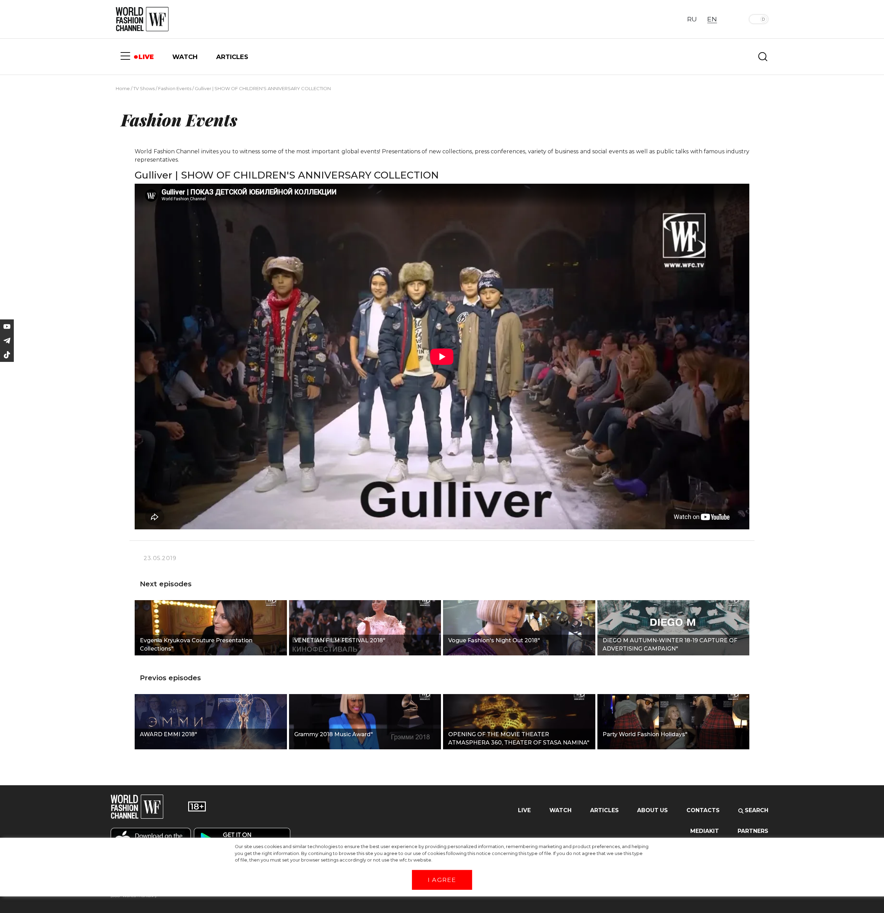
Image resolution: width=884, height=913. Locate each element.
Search (755, 810)
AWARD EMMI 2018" (168, 734)
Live (524, 810)
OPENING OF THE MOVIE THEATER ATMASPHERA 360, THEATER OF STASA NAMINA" (518, 738)
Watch (560, 810)
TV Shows (144, 88)
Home (123, 88)
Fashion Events (174, 88)
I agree (442, 880)
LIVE (146, 57)
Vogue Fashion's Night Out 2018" (494, 640)
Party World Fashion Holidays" (645, 734)
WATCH (185, 57)
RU (692, 19)
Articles (604, 810)
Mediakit (704, 831)
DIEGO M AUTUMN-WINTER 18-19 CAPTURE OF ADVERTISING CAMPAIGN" (670, 644)
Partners (753, 831)
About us (652, 810)
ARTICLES (232, 57)
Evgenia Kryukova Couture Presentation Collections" (196, 644)
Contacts (703, 810)
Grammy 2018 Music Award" (333, 734)
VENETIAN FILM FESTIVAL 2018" (339, 640)
